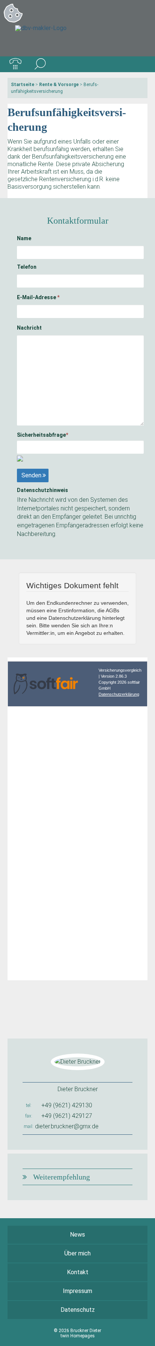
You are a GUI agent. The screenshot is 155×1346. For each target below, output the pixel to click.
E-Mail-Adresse (38, 297)
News (77, 1234)
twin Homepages (78, 1335)
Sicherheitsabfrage (42, 435)
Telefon (26, 267)
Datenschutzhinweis (42, 490)
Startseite (22, 84)
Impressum (77, 1291)
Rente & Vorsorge (59, 84)
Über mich (77, 1253)
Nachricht (29, 328)
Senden (31, 475)
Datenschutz (78, 1309)
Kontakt (77, 1272)
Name (24, 238)
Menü (139, 64)
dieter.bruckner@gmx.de (67, 1126)
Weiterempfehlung (61, 1177)
